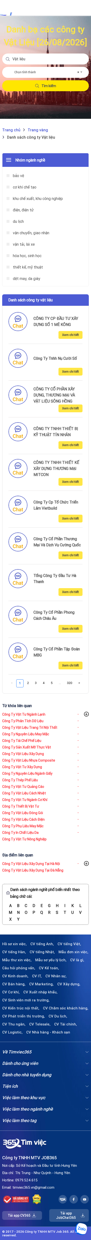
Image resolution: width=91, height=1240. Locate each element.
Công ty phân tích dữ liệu (22, 721)
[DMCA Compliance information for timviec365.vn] (37, 1199)
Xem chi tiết (70, 335)
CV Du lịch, (58, 1016)
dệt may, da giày (26, 278)
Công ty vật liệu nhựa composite (28, 760)
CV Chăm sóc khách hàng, (65, 1008)
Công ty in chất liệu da (20, 832)
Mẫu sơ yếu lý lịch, (50, 960)
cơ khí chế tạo (24, 187)
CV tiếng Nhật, (42, 952)
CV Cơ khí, (11, 992)
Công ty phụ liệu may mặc (22, 826)
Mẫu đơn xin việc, (73, 952)
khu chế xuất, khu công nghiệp (37, 198)
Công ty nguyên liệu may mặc (25, 734)
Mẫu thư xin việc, (17, 960)
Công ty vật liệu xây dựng (23, 754)
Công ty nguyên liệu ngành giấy (27, 773)
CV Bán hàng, (13, 984)
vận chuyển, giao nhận (30, 232)
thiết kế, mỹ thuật (27, 267)
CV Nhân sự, (55, 976)
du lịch (18, 221)
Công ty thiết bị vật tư (20, 806)
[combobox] (48, 72)
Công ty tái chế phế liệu (21, 740)
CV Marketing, (41, 984)
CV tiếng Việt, (69, 944)
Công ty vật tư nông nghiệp (24, 839)
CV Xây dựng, (68, 984)
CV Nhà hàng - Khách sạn (48, 1032)
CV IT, (37, 976)
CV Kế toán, (49, 968)
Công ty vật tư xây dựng (22, 767)
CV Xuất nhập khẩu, (40, 992)
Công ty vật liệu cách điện (23, 819)
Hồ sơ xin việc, (14, 944)
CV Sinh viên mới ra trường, (26, 1000)
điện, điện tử (23, 209)
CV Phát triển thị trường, (23, 1016)
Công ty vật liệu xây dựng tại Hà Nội (31, 864)
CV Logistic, (12, 1032)
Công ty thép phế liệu (20, 780)
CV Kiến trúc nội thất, (20, 1008)
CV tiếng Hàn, (14, 952)
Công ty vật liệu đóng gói (22, 813)
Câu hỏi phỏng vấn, (18, 968)
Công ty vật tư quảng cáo (23, 786)
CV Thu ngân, (13, 1024)
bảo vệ (18, 175)
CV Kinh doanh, (15, 976)
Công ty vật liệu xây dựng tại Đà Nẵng (32, 870)
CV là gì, (77, 960)
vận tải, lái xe (23, 244)
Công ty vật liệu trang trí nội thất (29, 727)
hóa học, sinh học (26, 255)
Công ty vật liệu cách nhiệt (24, 793)
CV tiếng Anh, (42, 944)
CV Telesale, (39, 1024)
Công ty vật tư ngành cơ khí (24, 800)
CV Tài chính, (65, 1024)
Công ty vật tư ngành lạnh (23, 714)
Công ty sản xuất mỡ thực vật (26, 747)
